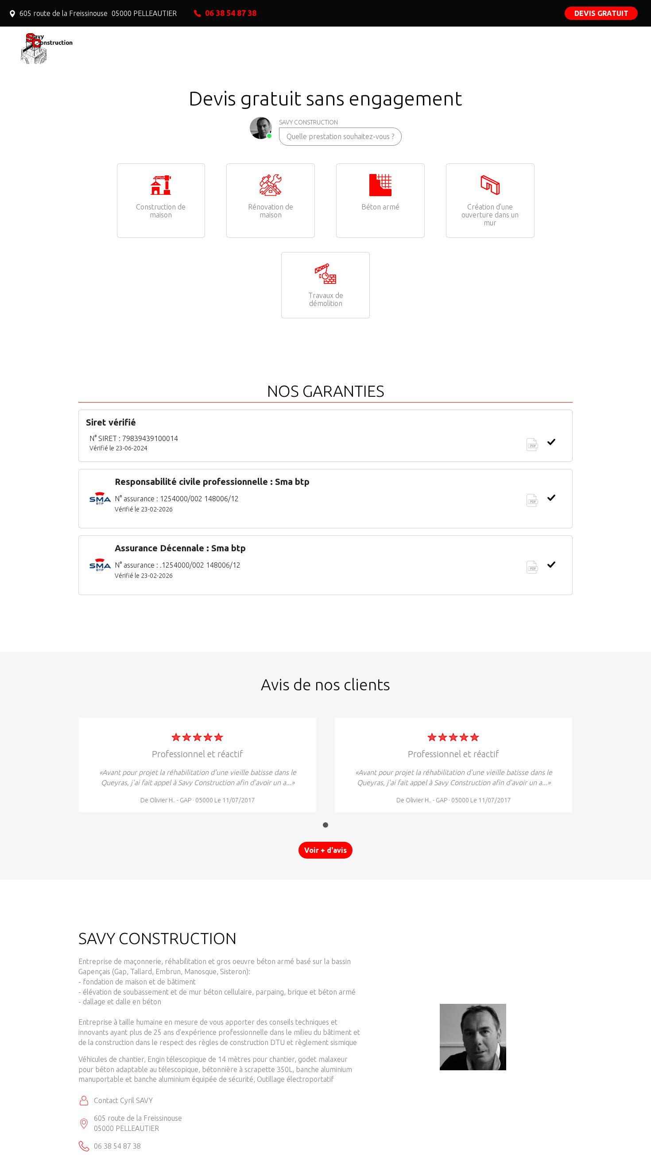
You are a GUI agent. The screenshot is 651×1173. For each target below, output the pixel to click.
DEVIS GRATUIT (601, 13)
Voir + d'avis (325, 850)
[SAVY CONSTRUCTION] (93, 46)
